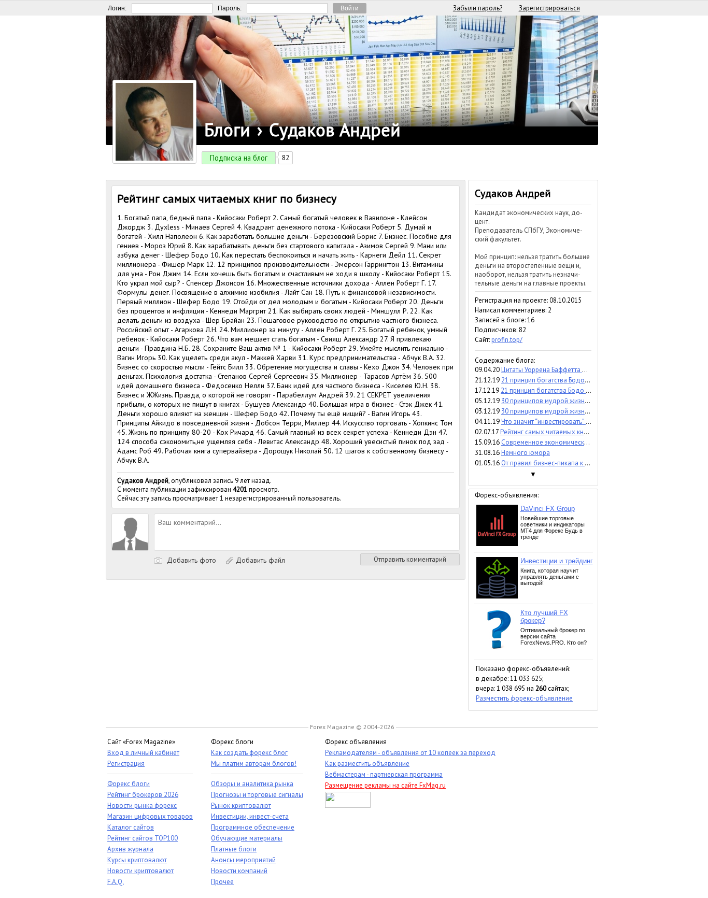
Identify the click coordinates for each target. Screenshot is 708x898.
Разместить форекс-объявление (524, 698)
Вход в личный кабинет (143, 752)
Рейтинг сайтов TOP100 (142, 838)
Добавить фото (190, 560)
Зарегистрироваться (549, 8)
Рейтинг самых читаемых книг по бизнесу (562, 431)
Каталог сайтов (130, 827)
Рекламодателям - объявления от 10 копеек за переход (410, 752)
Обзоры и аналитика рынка (252, 783)
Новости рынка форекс (142, 805)
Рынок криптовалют (241, 805)
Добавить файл (259, 560)
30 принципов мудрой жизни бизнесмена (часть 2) (577, 400)
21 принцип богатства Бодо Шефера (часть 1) (569, 390)
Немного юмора (525, 452)
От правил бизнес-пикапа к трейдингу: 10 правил (575, 463)
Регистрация (126, 763)
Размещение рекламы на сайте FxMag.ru (385, 785)
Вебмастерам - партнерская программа (384, 774)
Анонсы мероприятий (243, 860)
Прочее (222, 881)
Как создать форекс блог (249, 752)
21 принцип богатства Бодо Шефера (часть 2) (569, 380)
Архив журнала (130, 849)
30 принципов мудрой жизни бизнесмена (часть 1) (577, 411)
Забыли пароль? (477, 8)
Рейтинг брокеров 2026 (142, 794)
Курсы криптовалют (137, 860)
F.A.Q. (115, 881)
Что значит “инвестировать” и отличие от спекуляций (580, 421)
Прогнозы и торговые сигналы (257, 794)
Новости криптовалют (140, 870)
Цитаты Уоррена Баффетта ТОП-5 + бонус (563, 369)
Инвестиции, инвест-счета (250, 816)
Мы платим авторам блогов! (253, 763)
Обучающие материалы (246, 838)
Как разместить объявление (367, 763)
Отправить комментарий (410, 559)
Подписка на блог (238, 158)
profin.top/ (506, 339)
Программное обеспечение (252, 827)
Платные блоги (234, 849)
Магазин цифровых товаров (150, 816)
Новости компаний (239, 870)
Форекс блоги (128, 783)
